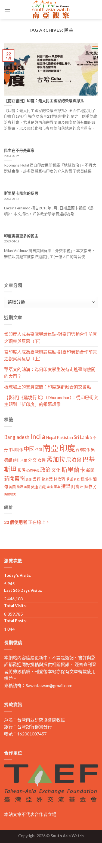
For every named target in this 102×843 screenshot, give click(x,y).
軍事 (57, 487)
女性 (42, 460)
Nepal (51, 437)
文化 (56, 470)
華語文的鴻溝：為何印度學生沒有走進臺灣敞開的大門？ (49, 373)
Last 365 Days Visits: (23, 590)
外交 (32, 459)
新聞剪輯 (14, 478)
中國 (29, 449)
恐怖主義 (32, 470)
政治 (45, 470)
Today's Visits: (17, 575)
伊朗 (38, 450)
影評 (21, 470)
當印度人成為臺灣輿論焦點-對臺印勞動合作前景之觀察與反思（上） (50, 355)
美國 (12, 487)
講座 (50, 487)
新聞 (90, 470)
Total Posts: (15, 620)
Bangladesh (16, 437)
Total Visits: (15, 605)
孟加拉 (56, 459)
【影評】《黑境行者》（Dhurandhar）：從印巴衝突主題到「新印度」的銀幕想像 (51, 401)
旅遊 (29, 479)
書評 (36, 478)
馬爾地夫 (10, 494)
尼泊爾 (74, 460)
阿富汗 (77, 486)
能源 (20, 487)
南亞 (50, 448)
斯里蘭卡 (73, 469)
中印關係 (16, 449)
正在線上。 (27, 522)
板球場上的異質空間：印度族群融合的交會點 (47, 386)
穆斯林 (86, 479)
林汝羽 (59, 479)
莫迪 (34, 487)
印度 (67, 448)
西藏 (42, 487)
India (37, 436)
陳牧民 (90, 486)
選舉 (65, 486)
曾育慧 (47, 479)
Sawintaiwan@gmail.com (49, 685)
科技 (77, 479)
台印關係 (83, 450)
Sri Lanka (83, 437)
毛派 (69, 479)
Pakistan (65, 437)
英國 (27, 487)
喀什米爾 (20, 460)
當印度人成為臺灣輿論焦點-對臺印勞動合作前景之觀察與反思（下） (50, 337)
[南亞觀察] (51, 9)
